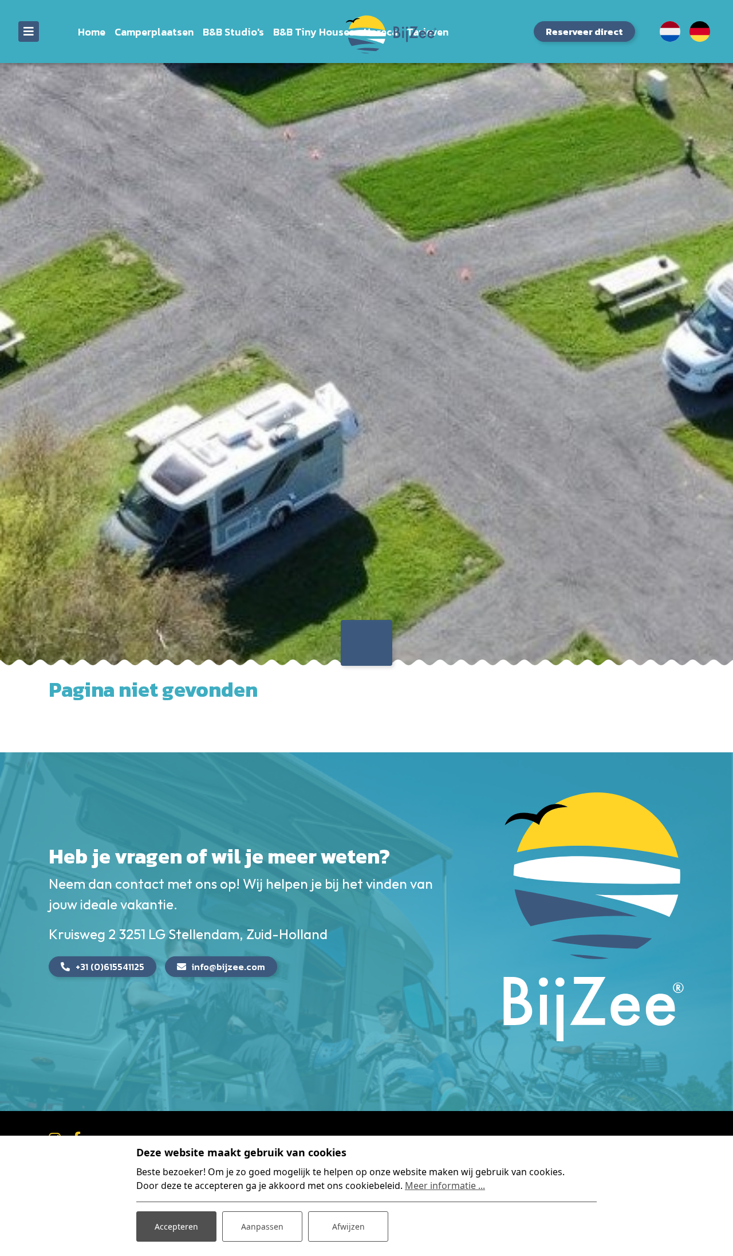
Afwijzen (348, 1226)
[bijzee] (366, 34)
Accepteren (176, 1226)
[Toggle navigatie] (28, 31)
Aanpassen (262, 1226)
